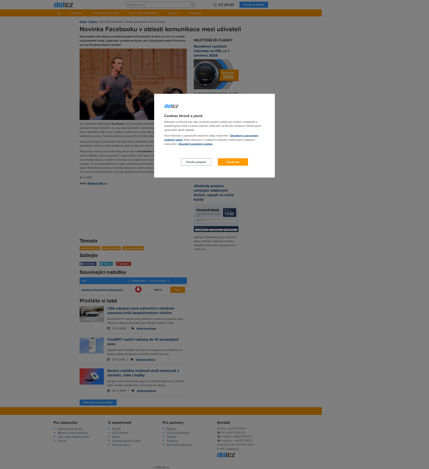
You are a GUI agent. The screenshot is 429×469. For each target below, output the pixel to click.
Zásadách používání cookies (196, 144)
